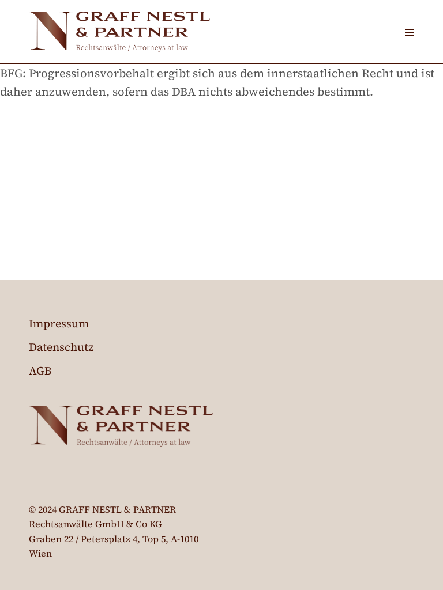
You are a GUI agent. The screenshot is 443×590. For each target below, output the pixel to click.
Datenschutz (61, 346)
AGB (40, 370)
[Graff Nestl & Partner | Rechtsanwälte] (119, 32)
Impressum (59, 323)
